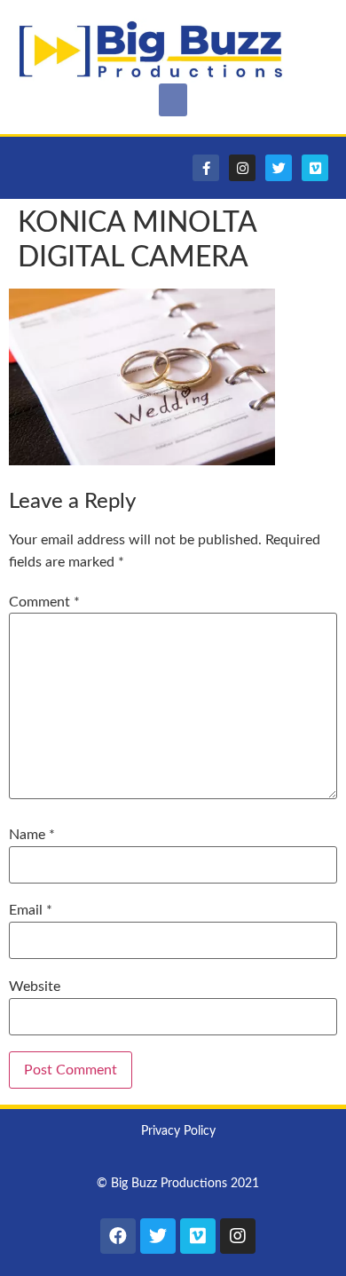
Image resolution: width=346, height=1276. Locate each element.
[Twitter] (278, 168)
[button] (173, 100)
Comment (44, 602)
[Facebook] (118, 1236)
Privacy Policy (178, 1131)
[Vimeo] (315, 168)
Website (34, 986)
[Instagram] (242, 168)
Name (32, 835)
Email (30, 910)
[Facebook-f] (206, 168)
